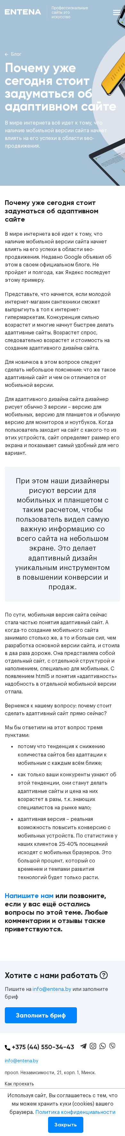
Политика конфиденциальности (75, 1112)
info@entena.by (52, 989)
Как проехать (19, 1084)
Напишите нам (29, 895)
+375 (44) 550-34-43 (42, 1047)
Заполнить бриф (41, 1015)
